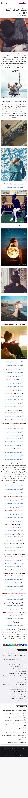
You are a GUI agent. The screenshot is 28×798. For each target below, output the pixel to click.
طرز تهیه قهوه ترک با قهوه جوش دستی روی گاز (17, 689)
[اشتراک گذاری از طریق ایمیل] (6, 645)
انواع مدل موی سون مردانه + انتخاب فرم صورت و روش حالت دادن (13, 653)
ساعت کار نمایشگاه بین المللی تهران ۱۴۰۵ (18, 666)
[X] (22, 645)
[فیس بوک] (25, 645)
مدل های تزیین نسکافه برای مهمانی (19, 687)
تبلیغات (19, 755)
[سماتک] (22, 3)
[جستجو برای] (4, 3)
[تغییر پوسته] (6, 3)
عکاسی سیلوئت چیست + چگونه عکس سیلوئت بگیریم (15, 680)
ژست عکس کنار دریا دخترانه (20, 671)
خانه (26, 8)
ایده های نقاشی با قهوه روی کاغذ (20, 691)
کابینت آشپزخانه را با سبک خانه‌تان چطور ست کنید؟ (16, 669)
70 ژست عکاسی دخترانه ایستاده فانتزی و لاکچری (16, 673)
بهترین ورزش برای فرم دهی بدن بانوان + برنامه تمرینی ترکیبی (14, 659)
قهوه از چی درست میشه (21, 682)
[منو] (1, 3)
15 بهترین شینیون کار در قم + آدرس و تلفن (18, 696)
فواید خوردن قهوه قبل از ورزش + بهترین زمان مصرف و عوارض (14, 684)
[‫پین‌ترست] (16, 645)
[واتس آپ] (13, 645)
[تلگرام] (10, 645)
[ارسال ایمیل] (22, 15)
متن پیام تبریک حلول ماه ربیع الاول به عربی (18, 701)
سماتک (4, 57)
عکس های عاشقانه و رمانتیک (13, 8)
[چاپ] (3, 645)
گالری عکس (22, 8)
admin (24, 15)
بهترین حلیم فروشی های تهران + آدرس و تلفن (17, 694)
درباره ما (16, 755)
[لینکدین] (19, 645)
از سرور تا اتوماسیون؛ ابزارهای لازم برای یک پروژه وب (16, 664)
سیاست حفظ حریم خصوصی (9, 755)
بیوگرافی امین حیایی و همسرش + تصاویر (18, 698)
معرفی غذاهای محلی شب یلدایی (20, 662)
